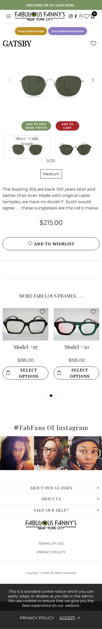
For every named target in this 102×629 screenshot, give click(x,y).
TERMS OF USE (51, 543)
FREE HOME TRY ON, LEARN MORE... (51, 5)
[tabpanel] (25, 350)
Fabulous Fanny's (40, 16)
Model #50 (76, 347)
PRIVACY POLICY (51, 552)
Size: (51, 160)
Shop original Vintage (31, 31)
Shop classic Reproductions (68, 31)
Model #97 (26, 347)
